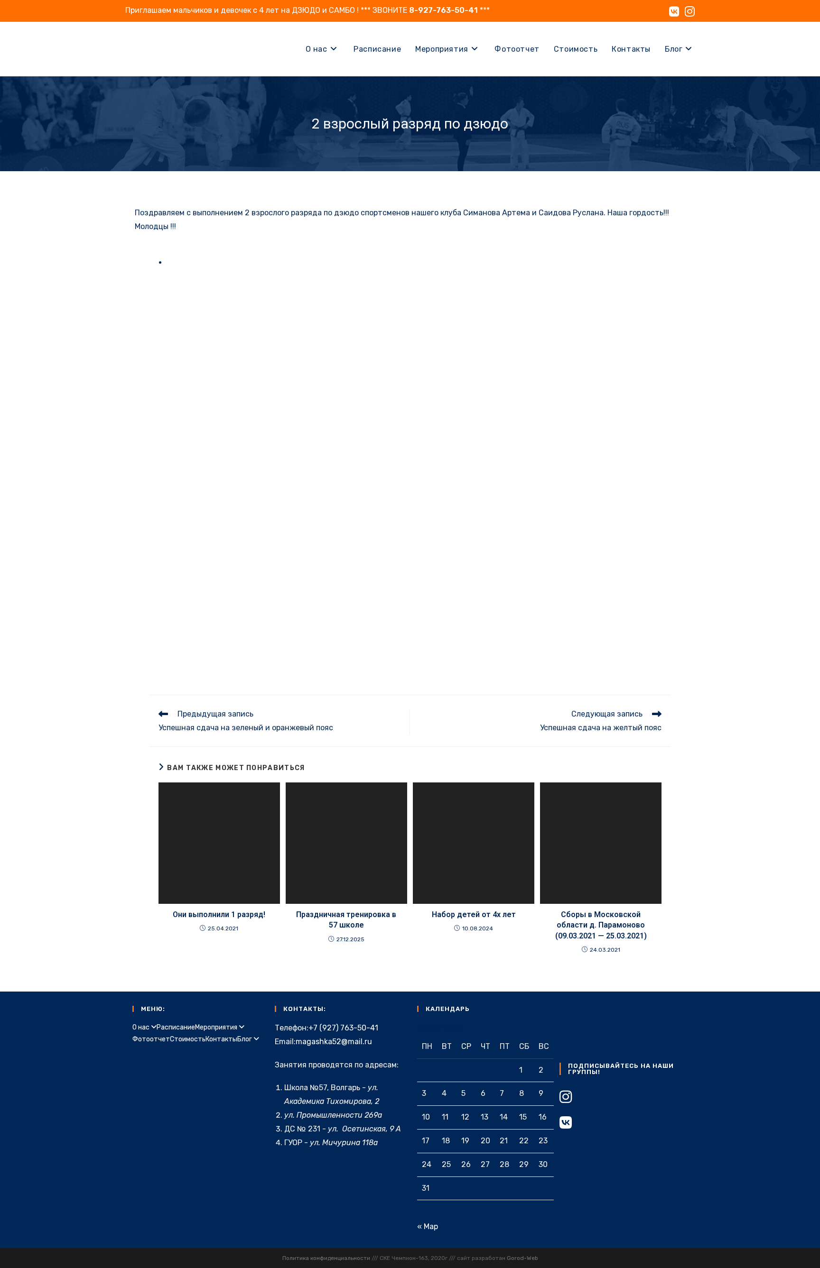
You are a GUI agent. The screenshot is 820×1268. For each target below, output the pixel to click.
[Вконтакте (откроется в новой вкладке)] (674, 11)
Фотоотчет (151, 1039)
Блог (245, 1039)
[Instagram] (565, 1097)
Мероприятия (217, 1027)
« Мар (427, 1226)
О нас (141, 1027)
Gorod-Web (522, 1258)
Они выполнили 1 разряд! (219, 914)
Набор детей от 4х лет (474, 914)
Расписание (176, 1027)
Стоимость (187, 1039)
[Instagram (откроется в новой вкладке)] (688, 11)
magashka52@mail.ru (334, 1041)
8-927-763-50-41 (443, 10)
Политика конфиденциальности (326, 1258)
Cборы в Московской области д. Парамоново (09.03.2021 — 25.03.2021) (601, 925)
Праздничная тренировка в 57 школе (346, 919)
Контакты (221, 1039)
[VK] (565, 1122)
